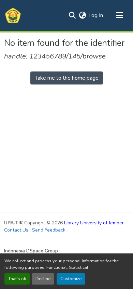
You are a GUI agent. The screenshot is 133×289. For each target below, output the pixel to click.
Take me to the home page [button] (67, 78)
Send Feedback (48, 230)
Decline (42, 279)
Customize (71, 279)
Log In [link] (95, 15)
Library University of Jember (94, 223)
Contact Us (16, 230)
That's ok (17, 279)
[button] (13, 15)
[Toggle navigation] (119, 15)
